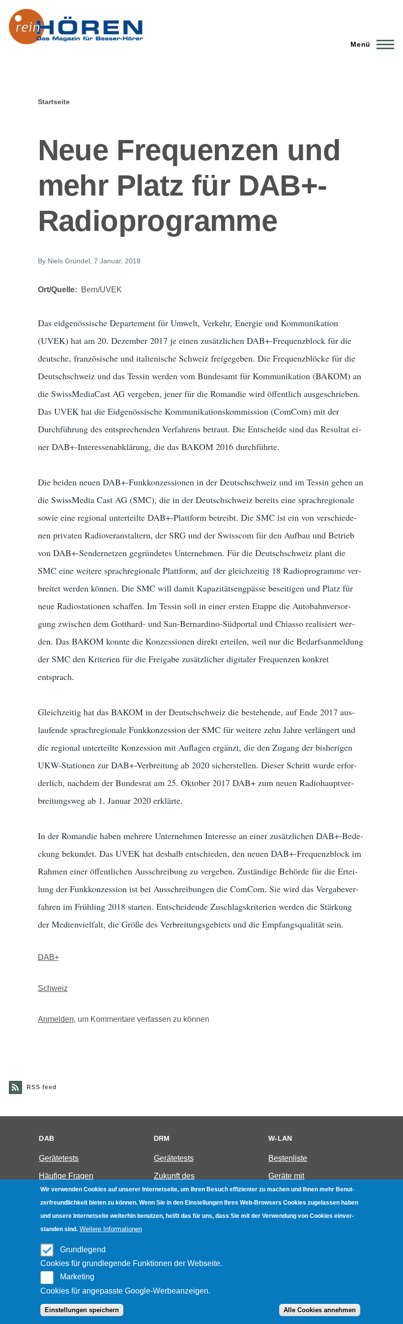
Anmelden (56, 1019)
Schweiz (53, 988)
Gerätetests (59, 1158)
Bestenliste (287, 1158)
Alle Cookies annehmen (320, 1310)
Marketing (77, 1276)
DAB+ (48, 957)
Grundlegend (83, 1249)
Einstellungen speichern (82, 1310)
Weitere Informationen (111, 1229)
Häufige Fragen (66, 1176)
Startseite (54, 102)
